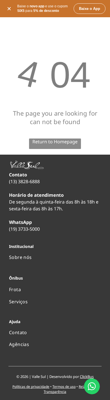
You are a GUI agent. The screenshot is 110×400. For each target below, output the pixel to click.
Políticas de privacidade (30, 386)
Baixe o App (89, 9)
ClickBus (87, 376)
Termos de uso (64, 386)
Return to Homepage (55, 142)
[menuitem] (55, 257)
